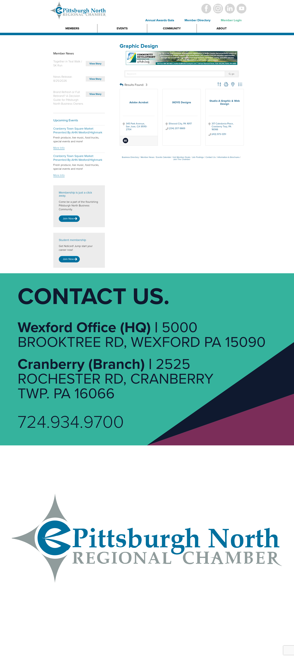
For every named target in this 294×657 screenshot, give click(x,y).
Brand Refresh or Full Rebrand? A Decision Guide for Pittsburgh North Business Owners (68, 98)
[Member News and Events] (125, 142)
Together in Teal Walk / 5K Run (67, 63)
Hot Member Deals (181, 157)
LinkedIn (229, 8)
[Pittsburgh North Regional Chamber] (78, 15)
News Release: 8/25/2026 (62, 78)
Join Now (68, 218)
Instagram (218, 8)
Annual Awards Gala (159, 20)
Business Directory (130, 157)
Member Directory (198, 20)
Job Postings (198, 157)
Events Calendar (163, 157)
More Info (59, 147)
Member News (147, 157)
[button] (121, 85)
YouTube (241, 8)
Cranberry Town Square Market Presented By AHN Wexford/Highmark (77, 130)
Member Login (231, 20)
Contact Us (210, 157)
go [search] (233, 73)
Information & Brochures (228, 157)
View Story (95, 63)
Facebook (206, 8)
